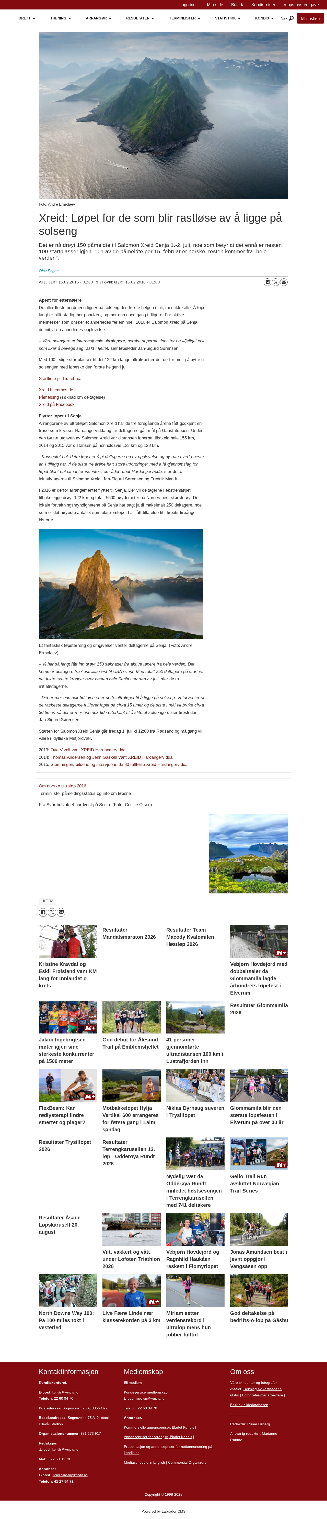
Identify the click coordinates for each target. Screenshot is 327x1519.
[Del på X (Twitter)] (275, 282)
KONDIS (262, 18)
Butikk (237, 4)
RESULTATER (137, 18)
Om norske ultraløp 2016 (62, 786)
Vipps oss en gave (301, 4)
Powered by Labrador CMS (163, 1511)
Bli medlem (310, 18)
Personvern (239, 1414)
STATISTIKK (225, 18)
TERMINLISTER (182, 18)
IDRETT (24, 18)
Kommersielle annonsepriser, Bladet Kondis (159, 1427)
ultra (47, 901)
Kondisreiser (263, 4)
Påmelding (49, 397)
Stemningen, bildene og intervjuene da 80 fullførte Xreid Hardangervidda (119, 764)
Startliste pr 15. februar (61, 378)
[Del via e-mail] (284, 282)
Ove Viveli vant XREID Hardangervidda (88, 749)
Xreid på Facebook (57, 404)
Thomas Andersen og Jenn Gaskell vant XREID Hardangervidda (111, 757)
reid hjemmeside (57, 389)
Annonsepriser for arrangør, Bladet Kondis (158, 1437)
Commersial (178, 1462)
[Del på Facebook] (267, 282)
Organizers (197, 1462)
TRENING (58, 18)
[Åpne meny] (291, 18)
